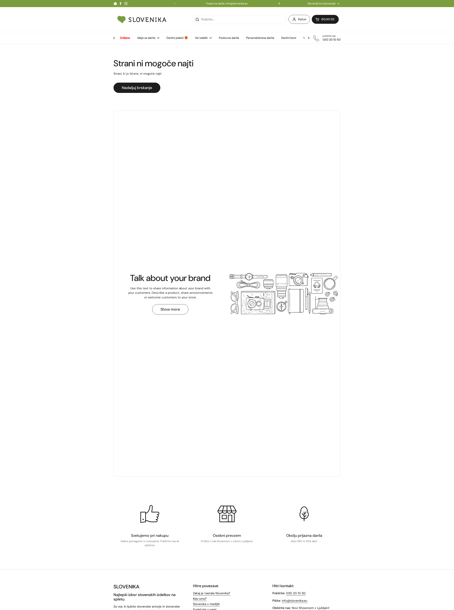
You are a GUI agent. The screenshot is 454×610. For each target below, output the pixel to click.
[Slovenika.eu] (142, 19)
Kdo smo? (200, 599)
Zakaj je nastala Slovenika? (211, 593)
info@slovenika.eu (294, 601)
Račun (302, 19)
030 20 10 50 (296, 593)
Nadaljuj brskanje (137, 87)
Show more (170, 309)
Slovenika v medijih (206, 604)
